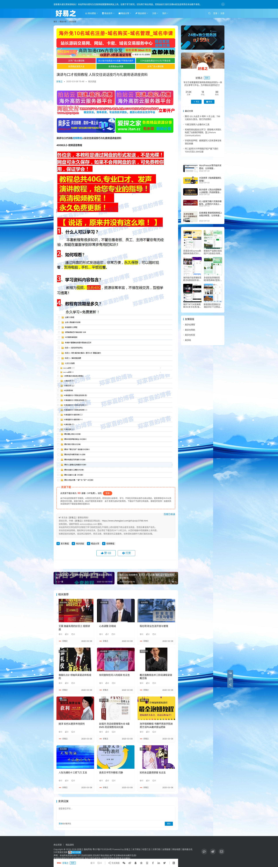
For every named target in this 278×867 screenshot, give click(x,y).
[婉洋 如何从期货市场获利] (75, 708)
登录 (215, 13)
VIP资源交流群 (61, 852)
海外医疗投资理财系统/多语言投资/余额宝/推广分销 (192, 279)
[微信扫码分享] (124, 863)
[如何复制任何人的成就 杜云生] (116, 659)
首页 (55, 22)
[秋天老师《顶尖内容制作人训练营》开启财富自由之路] (190, 192)
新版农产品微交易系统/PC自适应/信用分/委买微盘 (213, 252)
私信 (210, 102)
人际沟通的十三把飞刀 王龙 (73, 772)
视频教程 (77, 138)
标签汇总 (146, 849)
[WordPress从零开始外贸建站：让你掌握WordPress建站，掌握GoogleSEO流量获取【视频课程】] (190, 168)
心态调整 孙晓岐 (107, 626)
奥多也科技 (190, 335)
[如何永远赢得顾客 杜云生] (156, 757)
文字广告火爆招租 (76, 60)
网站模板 (91, 13)
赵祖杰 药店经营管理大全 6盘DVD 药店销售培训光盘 (114, 725)
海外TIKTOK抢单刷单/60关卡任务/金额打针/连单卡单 (192, 305)
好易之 (59, 81)
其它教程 (65, 543)
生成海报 (115, 863)
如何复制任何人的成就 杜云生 (114, 675)
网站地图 (176, 849)
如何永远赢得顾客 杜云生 (153, 772)
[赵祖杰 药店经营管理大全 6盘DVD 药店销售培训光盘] (116, 708)
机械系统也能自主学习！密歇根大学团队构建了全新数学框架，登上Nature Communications (203, 132)
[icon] (204, 851)
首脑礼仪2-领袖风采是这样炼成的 (75, 677)
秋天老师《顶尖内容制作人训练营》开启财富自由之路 (210, 192)
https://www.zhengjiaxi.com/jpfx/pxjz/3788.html (125, 520)
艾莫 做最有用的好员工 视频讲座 (74, 628)
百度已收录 (169, 514)
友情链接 (166, 849)
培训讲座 (92, 81)
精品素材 (141, 13)
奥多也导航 (190, 330)
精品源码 (70, 844)
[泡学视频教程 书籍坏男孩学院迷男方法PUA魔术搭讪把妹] (156, 708)
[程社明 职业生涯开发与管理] (156, 610)
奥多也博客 (190, 324)
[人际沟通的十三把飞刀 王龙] (75, 757)
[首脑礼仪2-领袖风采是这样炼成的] (75, 659)
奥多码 (188, 340)
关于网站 (136, 849)
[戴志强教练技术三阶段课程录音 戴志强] (156, 659)
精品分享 (124, 13)
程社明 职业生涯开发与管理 (154, 626)
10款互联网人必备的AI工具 (197, 124)
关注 (197, 102)
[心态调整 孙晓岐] (116, 610)
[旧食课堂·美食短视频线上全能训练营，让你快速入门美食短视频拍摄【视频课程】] (190, 216)
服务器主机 (187, 849)
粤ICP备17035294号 (102, 849)
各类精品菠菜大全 (76, 66)
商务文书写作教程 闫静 (111, 772)
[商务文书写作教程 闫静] (116, 757)
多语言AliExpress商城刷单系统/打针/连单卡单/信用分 (192, 252)
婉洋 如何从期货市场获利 (72, 723)
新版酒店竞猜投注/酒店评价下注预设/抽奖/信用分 (212, 305)
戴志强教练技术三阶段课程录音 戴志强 (156, 677)
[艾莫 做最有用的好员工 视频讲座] (75, 610)
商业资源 (58, 844)
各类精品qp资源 (115, 66)
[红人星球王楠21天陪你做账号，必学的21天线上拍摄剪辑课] (190, 202)
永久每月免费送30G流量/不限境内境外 (115, 60)
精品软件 (108, 13)
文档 (154, 13)
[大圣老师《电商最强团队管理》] (190, 180)
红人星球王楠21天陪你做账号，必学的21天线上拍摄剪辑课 (210, 204)
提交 (169, 824)
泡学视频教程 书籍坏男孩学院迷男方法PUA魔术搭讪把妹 (156, 725)
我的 (164, 13)
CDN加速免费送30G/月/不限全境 (155, 60)
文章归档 (156, 849)
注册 (222, 13)
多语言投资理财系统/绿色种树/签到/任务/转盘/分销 (213, 279)
